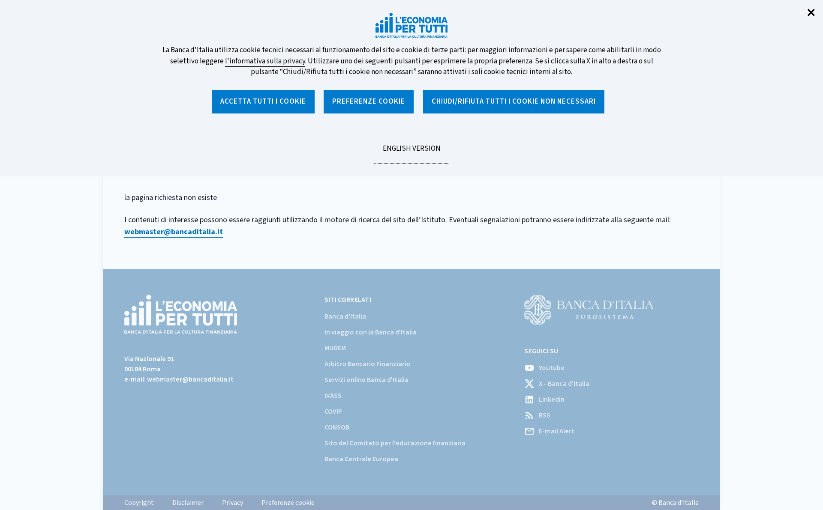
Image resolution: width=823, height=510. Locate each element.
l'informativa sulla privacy (265, 61)
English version (411, 153)
